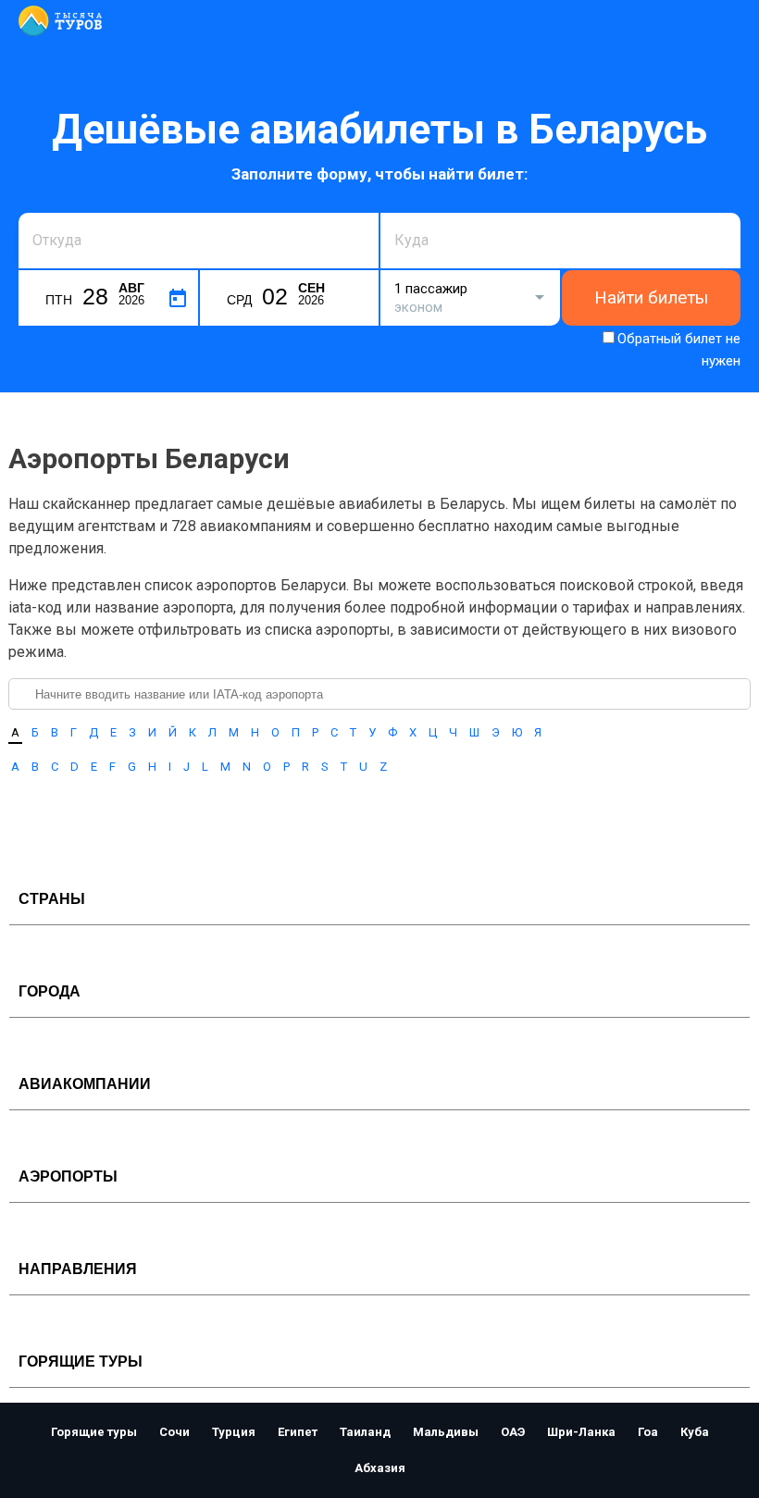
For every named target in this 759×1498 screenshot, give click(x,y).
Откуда (53, 210)
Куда (408, 210)
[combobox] (199, 240)
